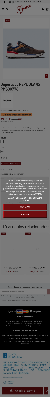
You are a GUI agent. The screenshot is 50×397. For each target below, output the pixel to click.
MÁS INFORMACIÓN (17, 197)
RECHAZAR (25, 207)
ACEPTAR (25, 214)
